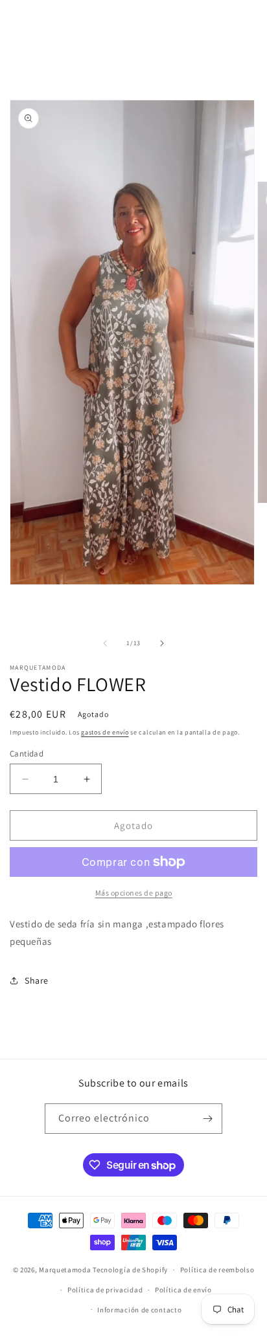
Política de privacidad (105, 1289)
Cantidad (26, 753)
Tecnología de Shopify (130, 1269)
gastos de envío (105, 732)
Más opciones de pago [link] (133, 893)
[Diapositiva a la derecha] (162, 643)
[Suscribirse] (207, 1118)
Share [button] (37, 980)
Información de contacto (139, 1309)
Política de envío (183, 1289)
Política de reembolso (217, 1269)
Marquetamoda (65, 1269)
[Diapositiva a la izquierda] (105, 643)
